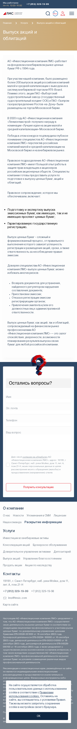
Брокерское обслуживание (50, 544)
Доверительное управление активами (27, 551)
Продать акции (12, 565)
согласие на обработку (34, 457)
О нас (6, 515)
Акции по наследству (38, 565)
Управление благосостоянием (42, 558)
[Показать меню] (71, 13)
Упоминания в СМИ (39, 515)
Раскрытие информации (43, 522)
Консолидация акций (16, 544)
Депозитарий (62, 551)
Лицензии (60, 515)
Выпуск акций (11, 558)
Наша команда (12, 522)
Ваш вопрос (13, 432)
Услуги (24, 23)
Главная (7, 23)
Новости (18, 515)
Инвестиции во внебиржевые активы (26, 538)
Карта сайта (10, 604)
